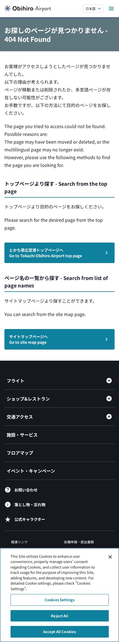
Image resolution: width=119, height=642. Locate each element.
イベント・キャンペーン (31, 470)
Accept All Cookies (59, 631)
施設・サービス (22, 434)
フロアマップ (20, 452)
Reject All (59, 615)
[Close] (110, 557)
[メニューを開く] (111, 8)
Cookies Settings (59, 599)
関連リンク (19, 541)
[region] (59, 595)
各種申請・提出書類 (79, 541)
